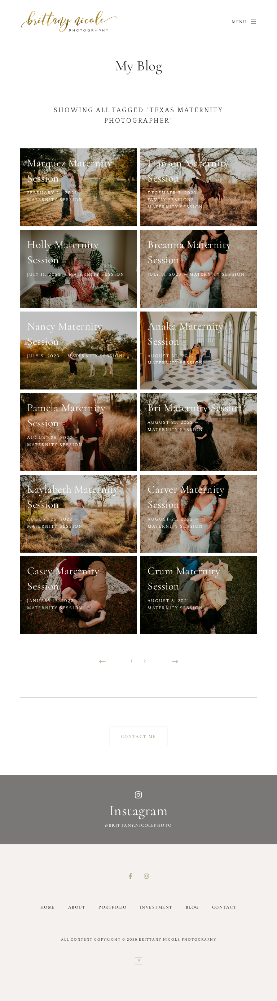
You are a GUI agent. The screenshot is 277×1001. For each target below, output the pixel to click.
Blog (192, 907)
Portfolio (112, 907)
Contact (224, 907)
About (77, 907)
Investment (156, 907)
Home (47, 907)
